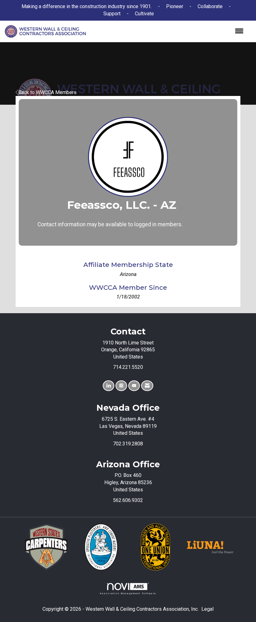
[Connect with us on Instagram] (121, 385)
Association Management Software (128, 593)
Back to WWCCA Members (47, 92)
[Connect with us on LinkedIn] (108, 385)
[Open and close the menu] (168, 31)
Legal (207, 609)
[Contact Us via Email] (147, 385)
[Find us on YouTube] (134, 385)
